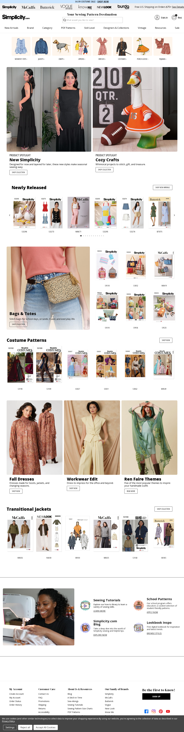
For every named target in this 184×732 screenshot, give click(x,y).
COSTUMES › (122, 58)
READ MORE (131, 491)
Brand (30, 27)
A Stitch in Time (75, 697)
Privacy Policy (8, 721)
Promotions (43, 701)
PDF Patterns (68, 27)
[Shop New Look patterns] (104, 7)
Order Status (15, 701)
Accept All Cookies (45, 727)
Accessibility (43, 712)
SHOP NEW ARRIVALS (162, 187)
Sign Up (156, 696)
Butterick (109, 701)
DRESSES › (102, 58)
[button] (9, 215)
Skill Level (89, 27)
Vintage (142, 27)
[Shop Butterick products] (47, 7)
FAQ (40, 697)
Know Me (109, 712)
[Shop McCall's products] (28, 7)
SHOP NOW (166, 340)
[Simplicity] (16, 17)
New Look (110, 708)
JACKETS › (41, 58)
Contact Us (43, 694)
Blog (70, 694)
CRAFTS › (62, 58)
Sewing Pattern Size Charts (80, 708)
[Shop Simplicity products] (9, 7)
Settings (10, 727)
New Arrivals (11, 27)
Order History (15, 704)
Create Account (16, 694)
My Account (14, 697)
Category (47, 27)
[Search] (64, 20)
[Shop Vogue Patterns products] (66, 7)
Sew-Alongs (73, 701)
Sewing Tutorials (75, 704)
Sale (177, 27)
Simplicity (109, 694)
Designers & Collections (116, 27)
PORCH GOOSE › (142, 58)
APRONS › (81, 58)
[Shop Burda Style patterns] (123, 7)
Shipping (42, 704)
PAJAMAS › (162, 58)
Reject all (25, 727)
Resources (160, 27)
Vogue (108, 704)
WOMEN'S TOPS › (21, 58)
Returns (42, 708)
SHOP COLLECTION (18, 172)
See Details (178, 7)
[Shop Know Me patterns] (85, 7)
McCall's (109, 697)
